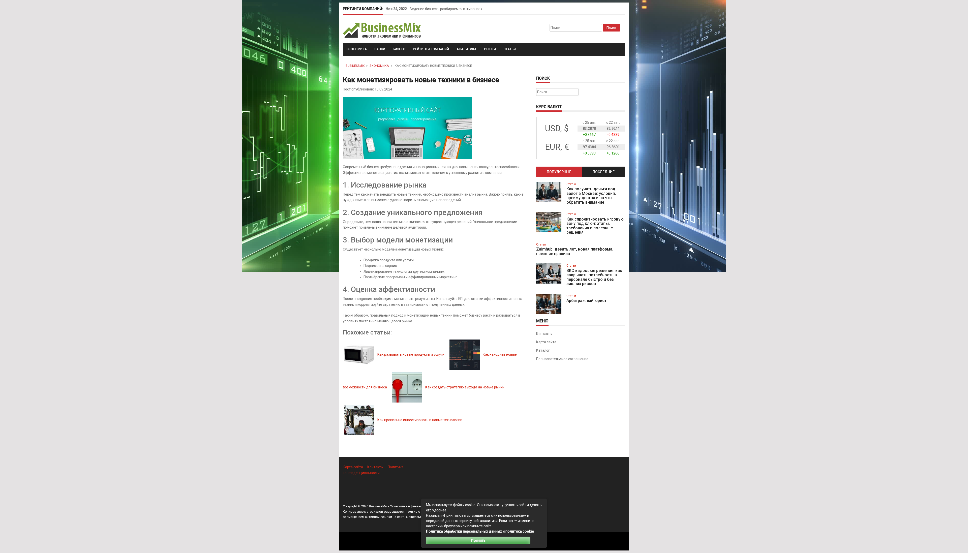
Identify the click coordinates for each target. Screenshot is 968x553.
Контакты (544, 334)
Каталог (543, 350)
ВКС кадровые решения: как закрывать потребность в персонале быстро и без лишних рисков (594, 277)
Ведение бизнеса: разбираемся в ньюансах (446, 9)
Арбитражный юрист (586, 300)
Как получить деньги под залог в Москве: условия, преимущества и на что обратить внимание (591, 196)
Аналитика (466, 49)
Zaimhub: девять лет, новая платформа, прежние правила (574, 251)
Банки (379, 49)
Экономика (357, 49)
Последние (604, 172)
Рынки (490, 49)
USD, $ (557, 128)
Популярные (559, 172)
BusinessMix (355, 66)
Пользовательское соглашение (562, 359)
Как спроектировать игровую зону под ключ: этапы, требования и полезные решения (595, 226)
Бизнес (399, 49)
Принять (478, 540)
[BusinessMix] (382, 30)
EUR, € (557, 147)
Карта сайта (546, 342)
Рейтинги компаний (431, 49)
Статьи (509, 49)
